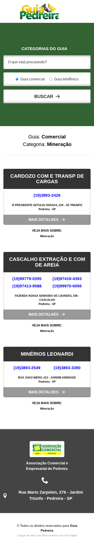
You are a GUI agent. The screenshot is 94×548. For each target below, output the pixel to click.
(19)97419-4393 (67, 278)
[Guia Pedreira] (39, 11)
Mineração (47, 236)
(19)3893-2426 (47, 195)
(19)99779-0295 (27, 278)
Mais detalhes (44, 220)
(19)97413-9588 (27, 286)
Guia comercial (32, 79)
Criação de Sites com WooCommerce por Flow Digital (47, 535)
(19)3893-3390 (67, 367)
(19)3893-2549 (26, 367)
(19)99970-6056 (67, 286)
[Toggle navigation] (71, 11)
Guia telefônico (66, 79)
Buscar (43, 96)
